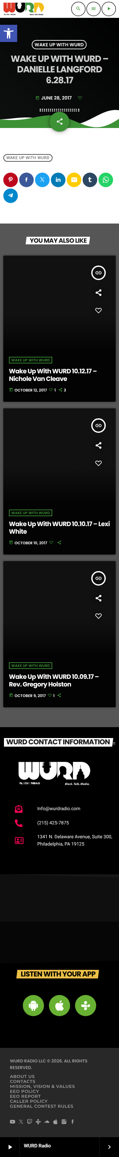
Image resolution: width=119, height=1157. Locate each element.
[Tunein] (38, 1122)
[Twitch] (29, 1122)
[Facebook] (72, 1122)
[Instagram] (64, 1122)
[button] (8, 33)
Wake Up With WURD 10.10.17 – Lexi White (59, 527)
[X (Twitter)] (21, 1122)
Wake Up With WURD (59, 44)
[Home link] (24, 9)
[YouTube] (12, 1122)
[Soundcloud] (47, 1122)
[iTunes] (55, 1122)
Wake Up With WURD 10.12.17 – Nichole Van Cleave (53, 375)
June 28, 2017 (54, 98)
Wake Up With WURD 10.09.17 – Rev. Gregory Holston (54, 680)
